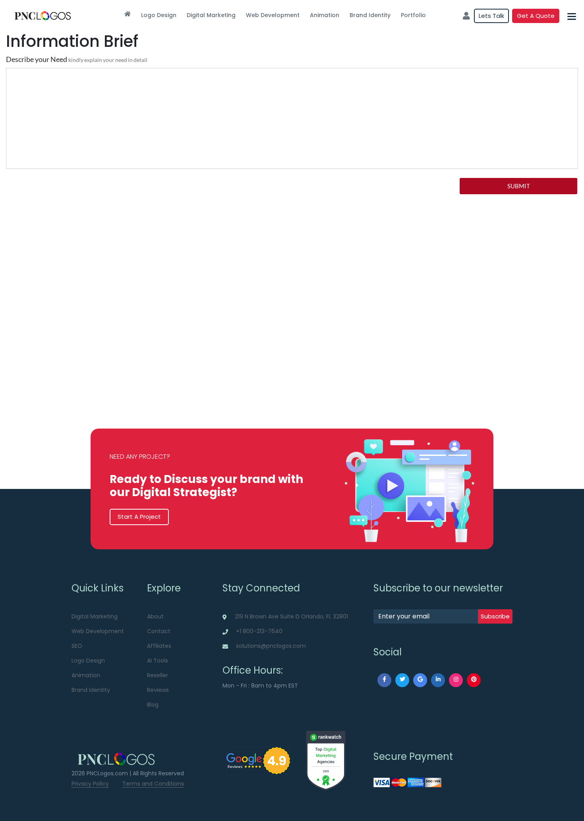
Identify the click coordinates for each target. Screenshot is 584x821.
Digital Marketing (211, 15)
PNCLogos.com (107, 773)
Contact (158, 631)
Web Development (273, 15)
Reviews (158, 690)
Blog (153, 705)
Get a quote (536, 16)
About (155, 616)
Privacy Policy (90, 784)
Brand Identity (370, 15)
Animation (324, 15)
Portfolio (413, 15)
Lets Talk (491, 16)
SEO (77, 646)
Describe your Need (76, 59)
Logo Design (158, 15)
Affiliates (159, 646)
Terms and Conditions (153, 784)
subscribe (495, 616)
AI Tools (157, 661)
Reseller (157, 675)
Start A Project (139, 516)
